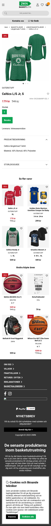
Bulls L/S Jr (12, 208)
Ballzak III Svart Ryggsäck (13, 338)
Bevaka (7, 120)
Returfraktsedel (38, 297)
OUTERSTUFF (8, 88)
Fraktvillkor (11, 373)
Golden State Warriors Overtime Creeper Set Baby (38, 209)
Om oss (7, 364)
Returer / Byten (12, 377)
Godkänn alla (28, 517)
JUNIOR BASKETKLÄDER (35, 27)
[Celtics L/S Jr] (23, 83)
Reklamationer (12, 382)
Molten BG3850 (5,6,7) (13, 297)
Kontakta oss (18, 21)
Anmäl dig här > (26, 429)
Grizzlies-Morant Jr (38, 250)
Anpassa (12, 517)
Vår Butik (35, 21)
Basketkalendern (13, 386)
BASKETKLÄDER (17, 27)
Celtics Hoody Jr (12, 250)
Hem (6, 27)
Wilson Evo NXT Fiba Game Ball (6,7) (38, 339)
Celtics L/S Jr (33, 29)
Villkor (8, 369)
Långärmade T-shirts (18, 29)
